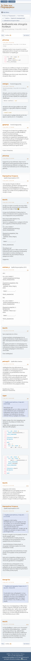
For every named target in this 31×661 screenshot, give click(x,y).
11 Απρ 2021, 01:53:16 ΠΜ (8, 330)
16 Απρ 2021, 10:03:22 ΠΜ (8, 511)
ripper (4, 396)
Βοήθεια (8, 654)
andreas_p (6, 267)
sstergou (5, 84)
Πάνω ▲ (22, 654)
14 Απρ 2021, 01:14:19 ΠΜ (8, 485)
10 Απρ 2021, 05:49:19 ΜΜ (8, 202)
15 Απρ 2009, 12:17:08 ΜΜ (8, 127)
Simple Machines (19, 655)
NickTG (4, 200)
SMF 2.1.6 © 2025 (12, 655)
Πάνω (3, 643)
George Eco (6, 580)
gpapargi (5, 125)
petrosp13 (5, 361)
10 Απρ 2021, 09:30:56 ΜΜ (8, 270)
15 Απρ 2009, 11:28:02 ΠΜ (8, 86)
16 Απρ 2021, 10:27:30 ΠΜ (8, 582)
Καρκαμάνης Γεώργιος (10, 176)
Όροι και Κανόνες (16, 654)
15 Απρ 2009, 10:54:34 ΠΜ (8, 42)
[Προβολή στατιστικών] (24, 659)
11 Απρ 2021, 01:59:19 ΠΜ (8, 364)
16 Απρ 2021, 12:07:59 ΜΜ (8, 624)
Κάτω (3, 35)
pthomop (5, 40)
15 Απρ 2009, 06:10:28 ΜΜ (8, 158)
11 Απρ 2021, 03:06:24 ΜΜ (8, 398)
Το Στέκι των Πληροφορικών (7, 6)
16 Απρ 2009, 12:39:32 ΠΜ (8, 180)
